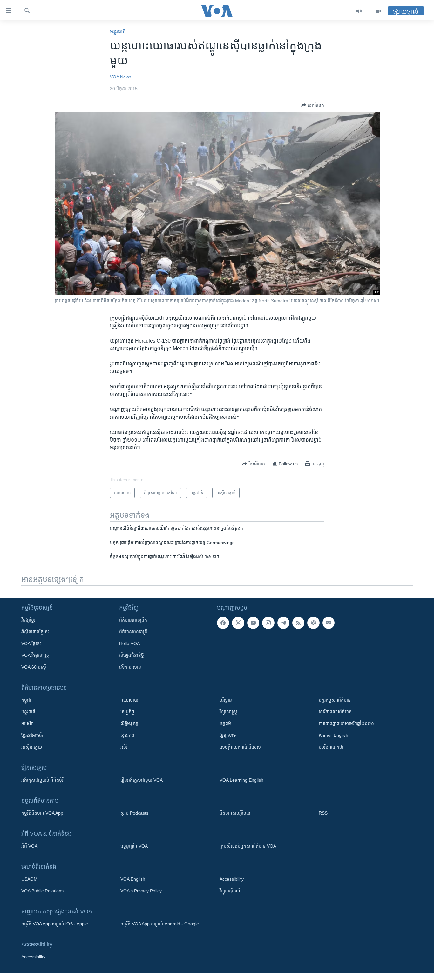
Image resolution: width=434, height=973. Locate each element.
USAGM (29, 879)
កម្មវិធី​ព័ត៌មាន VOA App (42, 813)
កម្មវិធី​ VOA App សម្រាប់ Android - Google (159, 923)
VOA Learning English (241, 780)
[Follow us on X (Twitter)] (238, 623)
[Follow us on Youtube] (253, 623)
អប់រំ (123, 747)
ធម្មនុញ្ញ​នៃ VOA (134, 846)
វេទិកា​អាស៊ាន (130, 667)
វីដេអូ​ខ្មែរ (28, 620)
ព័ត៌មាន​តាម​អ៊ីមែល (235, 813)
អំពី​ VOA (29, 846)
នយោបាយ (129, 700)
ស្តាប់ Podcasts (134, 813)
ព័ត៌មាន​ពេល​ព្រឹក (133, 620)
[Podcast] (313, 623)
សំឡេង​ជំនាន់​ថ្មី (131, 655)
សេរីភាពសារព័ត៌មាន (335, 711)
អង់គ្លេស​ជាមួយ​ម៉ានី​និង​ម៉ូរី (42, 780)
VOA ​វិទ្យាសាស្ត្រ (35, 655)
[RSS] (298, 623)
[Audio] (359, 11)
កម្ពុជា (26, 700)
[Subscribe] (328, 623)
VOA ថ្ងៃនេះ (31, 643)
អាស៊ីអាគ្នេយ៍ (31, 747)
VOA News (120, 76)
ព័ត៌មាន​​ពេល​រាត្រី (133, 631)
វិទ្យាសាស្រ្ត (228, 711)
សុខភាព (127, 735)
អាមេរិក (27, 723)
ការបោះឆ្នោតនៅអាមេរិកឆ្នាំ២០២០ (346, 723)
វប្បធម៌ (225, 723)
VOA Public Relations (42, 890)
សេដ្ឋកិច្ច (127, 711)
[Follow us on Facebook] (223, 623)
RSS (323, 813)
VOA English (132, 879)
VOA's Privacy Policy (141, 890)
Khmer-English (333, 735)
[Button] (312, 105)
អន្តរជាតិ (118, 31)
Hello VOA (129, 643)
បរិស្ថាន (226, 700)
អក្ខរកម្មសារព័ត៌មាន (335, 700)
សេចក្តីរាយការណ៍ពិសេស (240, 747)
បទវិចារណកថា (331, 747)
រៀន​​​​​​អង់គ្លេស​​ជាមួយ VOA (141, 780)
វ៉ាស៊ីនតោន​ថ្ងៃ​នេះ (35, 631)
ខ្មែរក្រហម (228, 735)
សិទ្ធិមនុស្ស (129, 723)
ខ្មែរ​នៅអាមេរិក (32, 735)
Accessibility (232, 879)
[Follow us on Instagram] (268, 623)
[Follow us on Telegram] (283, 623)
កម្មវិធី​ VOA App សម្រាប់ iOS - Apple (54, 923)
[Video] (378, 11)
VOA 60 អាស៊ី (33, 667)
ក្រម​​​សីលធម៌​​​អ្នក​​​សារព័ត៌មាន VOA (248, 846)
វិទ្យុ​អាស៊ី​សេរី (230, 890)
